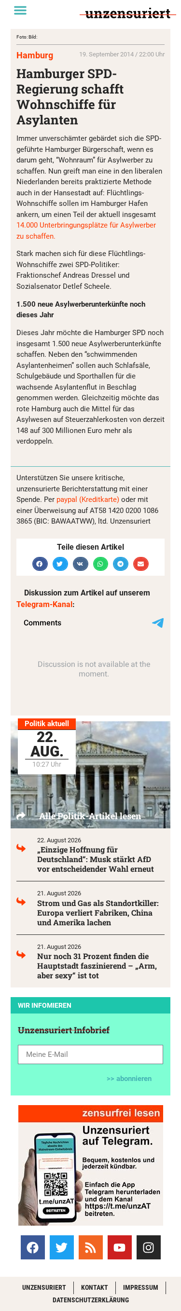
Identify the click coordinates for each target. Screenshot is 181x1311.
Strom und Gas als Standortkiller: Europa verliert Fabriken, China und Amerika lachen (98, 912)
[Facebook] (33, 1247)
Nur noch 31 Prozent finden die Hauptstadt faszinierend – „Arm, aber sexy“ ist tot (97, 965)
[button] (20, 10)
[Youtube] (120, 1247)
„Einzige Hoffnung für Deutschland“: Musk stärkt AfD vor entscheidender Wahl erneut (95, 859)
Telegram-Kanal (44, 604)
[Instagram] (149, 1247)
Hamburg (34, 55)
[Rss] (91, 1247)
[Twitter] (62, 1247)
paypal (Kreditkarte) (87, 499)
